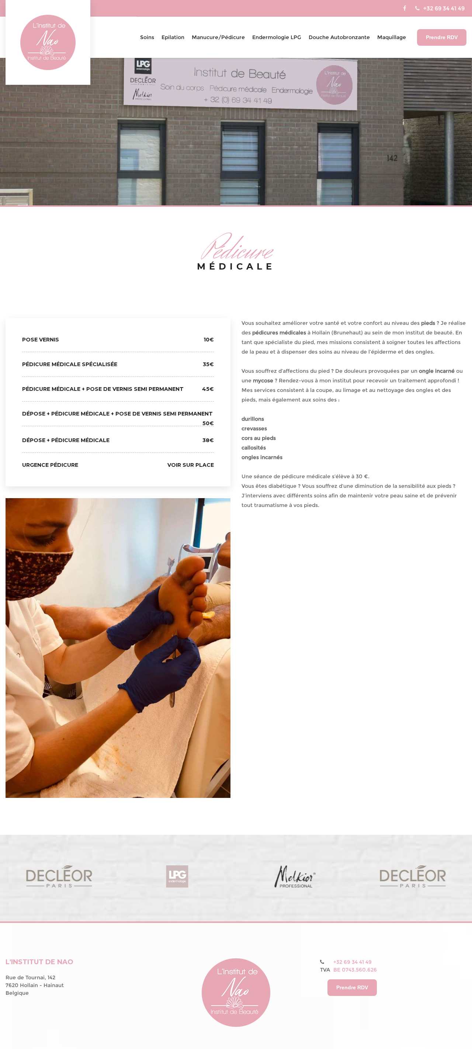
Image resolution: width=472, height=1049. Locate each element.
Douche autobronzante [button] (339, 37)
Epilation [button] (173, 37)
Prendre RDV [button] (442, 37)
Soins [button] (147, 37)
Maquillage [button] (391, 37)
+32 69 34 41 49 (444, 8)
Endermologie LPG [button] (276, 37)
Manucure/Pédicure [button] (218, 37)
